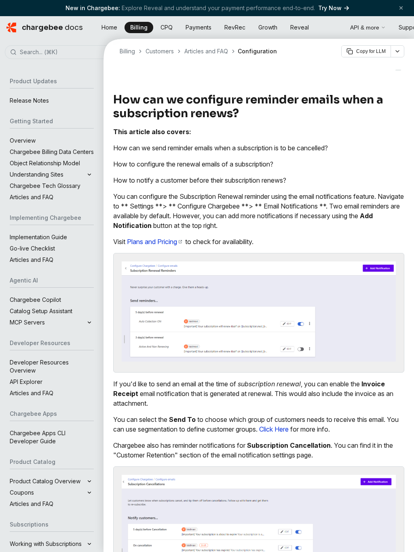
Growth (267, 27)
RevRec (234, 27)
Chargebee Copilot (35, 299)
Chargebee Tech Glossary (45, 185)
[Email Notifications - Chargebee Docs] (398, 70)
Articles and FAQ (31, 197)
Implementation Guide (38, 237)
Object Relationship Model (45, 163)
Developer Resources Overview (39, 366)
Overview (23, 140)
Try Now (330, 7)
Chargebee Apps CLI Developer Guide (37, 437)
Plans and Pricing (152, 242)
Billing (139, 27)
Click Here (274, 429)
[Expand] (89, 174)
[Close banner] (401, 8)
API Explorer (26, 381)
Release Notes (29, 100)
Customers (160, 51)
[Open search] (334, 26)
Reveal (299, 27)
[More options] (397, 51)
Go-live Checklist (32, 248)
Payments (198, 27)
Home (109, 27)
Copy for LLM (371, 51)
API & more (364, 27)
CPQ (167, 27)
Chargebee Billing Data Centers (52, 151)
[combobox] (64, 52)
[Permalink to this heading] (243, 113)
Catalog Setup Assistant (41, 311)
